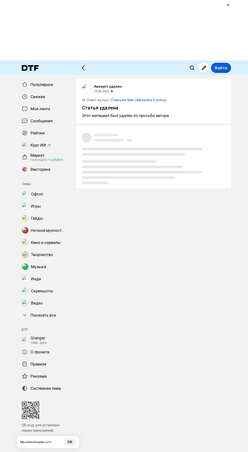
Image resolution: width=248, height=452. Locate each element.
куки (48, 442)
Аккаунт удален (108, 86)
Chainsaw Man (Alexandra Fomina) (138, 100)
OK (69, 442)
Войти (221, 67)
